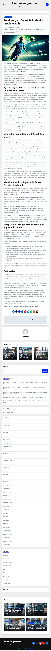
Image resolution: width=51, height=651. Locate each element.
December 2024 (7, 492)
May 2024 (5, 516)
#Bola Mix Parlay (9, 29)
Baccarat (5, 555)
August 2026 (6, 422)
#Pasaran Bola (36, 29)
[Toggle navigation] (3, 4)
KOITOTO (23, 71)
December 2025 (7, 450)
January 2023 (7, 537)
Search (5, 366)
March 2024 (6, 523)
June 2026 (6, 429)
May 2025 (5, 474)
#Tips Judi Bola (12, 32)
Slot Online (6, 580)
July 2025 (6, 467)
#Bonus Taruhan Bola (18, 29)
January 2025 (7, 488)
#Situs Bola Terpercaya (11, 31)
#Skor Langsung (22, 31)
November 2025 (7, 453)
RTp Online (6, 576)
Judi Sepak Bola (8, 16)
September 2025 (7, 460)
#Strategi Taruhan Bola (31, 31)
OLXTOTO (30, 649)
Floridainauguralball (25, 3)
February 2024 (7, 527)
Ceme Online (6, 559)
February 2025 (7, 485)
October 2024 (6, 499)
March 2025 (6, 481)
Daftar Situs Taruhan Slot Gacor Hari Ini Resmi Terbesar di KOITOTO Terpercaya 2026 (24, 397)
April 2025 (6, 478)
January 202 (6, 544)
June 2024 (6, 513)
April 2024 (6, 520)
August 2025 (6, 464)
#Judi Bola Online (28, 29)
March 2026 (6, 439)
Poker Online (6, 573)
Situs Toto (5, 589)
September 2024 (7, 502)
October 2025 (6, 457)
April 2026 (6, 436)
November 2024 (7, 495)
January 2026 (7, 446)
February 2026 (7, 443)
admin (9, 27)
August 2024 (6, 506)
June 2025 (6, 471)
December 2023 (7, 534)
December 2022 (7, 541)
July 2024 (6, 509)
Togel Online (6, 583)
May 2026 (5, 432)
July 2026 (6, 425)
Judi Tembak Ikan (7, 566)
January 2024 (7, 530)
